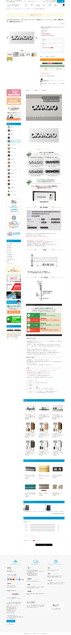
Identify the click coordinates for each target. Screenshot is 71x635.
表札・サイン (13, 141)
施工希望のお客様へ (10, 256)
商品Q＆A (43, 90)
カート (61, 1)
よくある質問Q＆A (50, 5)
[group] (22, 37)
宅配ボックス (13, 130)
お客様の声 (43, 5)
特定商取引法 (55, 5)
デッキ (12, 166)
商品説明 (27, 90)
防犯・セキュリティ (14, 191)
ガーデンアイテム (13, 180)
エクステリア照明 (13, 148)
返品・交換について (10, 252)
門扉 (11, 137)
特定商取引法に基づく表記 (11, 259)
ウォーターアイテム (14, 144)
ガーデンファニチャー (14, 169)
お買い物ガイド (31, 5)
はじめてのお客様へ (10, 243)
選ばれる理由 (9, 245)
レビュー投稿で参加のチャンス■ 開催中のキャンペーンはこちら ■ (35, 15)
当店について (9, 261)
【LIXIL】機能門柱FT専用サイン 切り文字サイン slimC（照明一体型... (34, 511)
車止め (12, 155)
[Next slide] (36, 38)
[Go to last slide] (7, 38)
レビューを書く (43, 544)
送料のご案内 (9, 250)
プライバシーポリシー (10, 263)
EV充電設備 (12, 187)
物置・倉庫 (12, 173)
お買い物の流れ (9, 247)
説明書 (36, 90)
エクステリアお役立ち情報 (38, 5)
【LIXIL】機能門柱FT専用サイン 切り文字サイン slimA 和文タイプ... (55, 511)
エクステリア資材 (13, 194)
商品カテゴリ (26, 5)
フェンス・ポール (13, 162)
